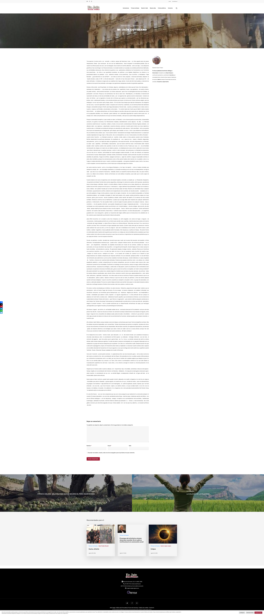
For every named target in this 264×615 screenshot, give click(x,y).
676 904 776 (127, 583)
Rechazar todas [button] (250, 612)
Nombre (89, 445)
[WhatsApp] (1, 311)
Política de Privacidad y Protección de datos (127, 607)
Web (130, 445)
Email (109, 445)
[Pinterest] (1, 306)
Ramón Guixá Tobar (137, 25)
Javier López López (165, 546)
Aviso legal (112, 607)
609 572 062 (124, 586)
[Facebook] (1, 302)
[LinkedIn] (1, 309)
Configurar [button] (242, 612)
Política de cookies (143, 607)
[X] (1, 304)
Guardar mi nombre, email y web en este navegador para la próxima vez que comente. (111, 452)
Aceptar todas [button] (258, 612)
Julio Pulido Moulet (103, 546)
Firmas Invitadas (125, 25)
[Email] (1, 313)
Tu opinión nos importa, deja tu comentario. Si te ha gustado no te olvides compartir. (110, 425)
